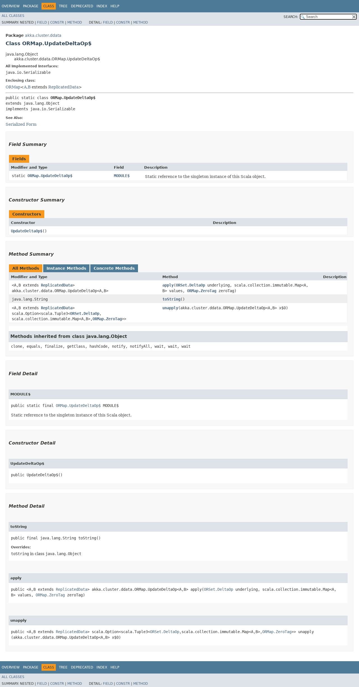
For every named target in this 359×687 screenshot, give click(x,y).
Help (115, 6)
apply (168, 285)
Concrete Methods (114, 268)
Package (30, 6)
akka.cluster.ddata (43, 35)
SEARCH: (291, 17)
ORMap (13, 87)
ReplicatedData (63, 87)
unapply (170, 308)
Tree (63, 6)
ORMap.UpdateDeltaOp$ (49, 175)
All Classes (13, 16)
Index (101, 6)
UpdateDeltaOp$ (26, 231)
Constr (57, 22)
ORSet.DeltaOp (190, 285)
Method (74, 22)
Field (42, 22)
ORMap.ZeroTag (201, 290)
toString (171, 299)
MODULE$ (122, 175)
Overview (11, 6)
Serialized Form (21, 124)
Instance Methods (66, 268)
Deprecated (82, 6)
